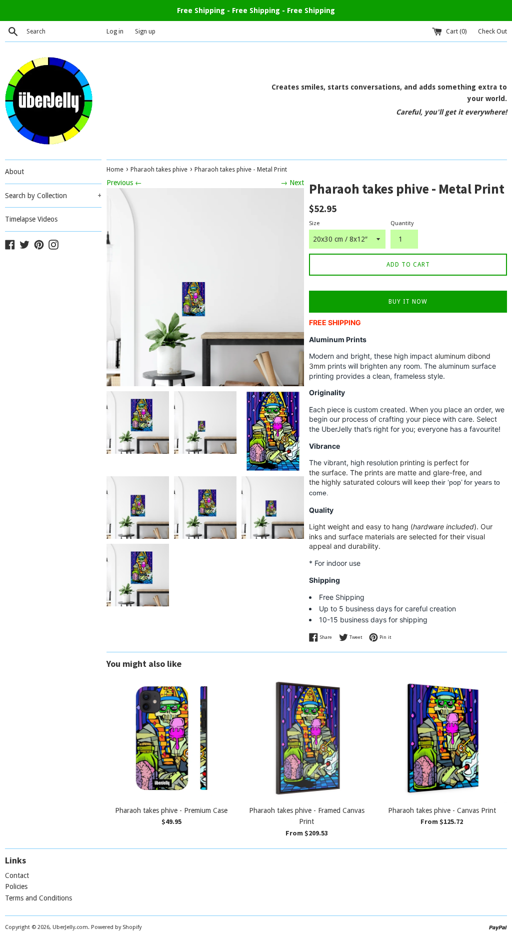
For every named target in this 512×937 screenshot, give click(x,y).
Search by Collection (53, 196)
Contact (17, 875)
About (14, 172)
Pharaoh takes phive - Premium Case (171, 810)
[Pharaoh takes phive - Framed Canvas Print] (307, 738)
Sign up (145, 31)
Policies (16, 886)
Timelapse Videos (31, 219)
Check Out (492, 31)
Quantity (402, 223)
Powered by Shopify (116, 927)
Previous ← (124, 183)
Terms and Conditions (38, 898)
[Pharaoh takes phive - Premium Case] (171, 738)
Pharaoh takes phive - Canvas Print (442, 810)
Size (314, 223)
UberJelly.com (70, 927)
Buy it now (408, 301)
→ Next (292, 183)
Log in (115, 31)
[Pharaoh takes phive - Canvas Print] (442, 738)
